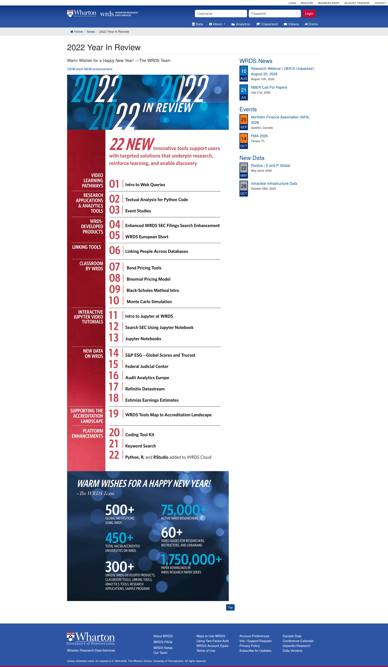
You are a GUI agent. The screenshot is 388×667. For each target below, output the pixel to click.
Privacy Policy (249, 645)
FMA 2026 (259, 135)
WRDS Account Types (212, 645)
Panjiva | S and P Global (270, 165)
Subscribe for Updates (255, 650)
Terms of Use (205, 650)
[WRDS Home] (102, 13)
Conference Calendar (298, 640)
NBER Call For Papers (269, 87)
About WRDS (163, 636)
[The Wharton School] (108, 640)
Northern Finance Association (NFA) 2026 (280, 119)
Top (230, 607)
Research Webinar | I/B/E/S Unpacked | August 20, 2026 (283, 71)
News (91, 31)
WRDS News (163, 647)
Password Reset (329, 2)
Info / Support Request (255, 640)
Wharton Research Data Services (91, 650)
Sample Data (292, 636)
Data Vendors (292, 650)
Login (309, 13)
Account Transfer (357, 2)
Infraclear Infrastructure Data (274, 183)
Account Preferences (254, 636)
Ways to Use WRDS (210, 636)
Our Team (160, 652)
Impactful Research (296, 645)
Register (307, 2)
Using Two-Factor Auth (212, 640)
